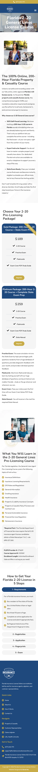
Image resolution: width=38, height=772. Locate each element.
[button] (35, 10)
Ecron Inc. (26, 769)
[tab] (19, 589)
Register (19, 278)
